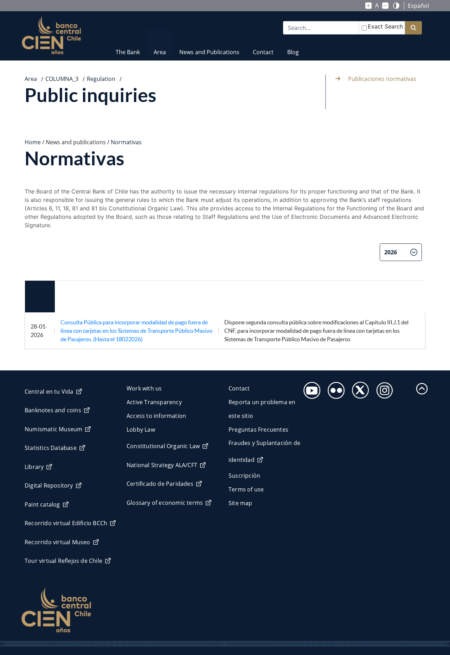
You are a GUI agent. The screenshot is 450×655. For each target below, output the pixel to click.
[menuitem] (128, 47)
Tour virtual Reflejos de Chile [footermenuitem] (63, 561)
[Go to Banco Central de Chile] (51, 35)
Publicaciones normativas (382, 79)
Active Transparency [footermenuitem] (154, 402)
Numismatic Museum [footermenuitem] (53, 429)
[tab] (24, 255)
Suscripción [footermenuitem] (244, 475)
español (418, 5)
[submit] (413, 28)
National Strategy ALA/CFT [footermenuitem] (162, 465)
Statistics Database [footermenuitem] (51, 448)
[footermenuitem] (309, 388)
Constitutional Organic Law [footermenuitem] (163, 446)
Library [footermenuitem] (34, 467)
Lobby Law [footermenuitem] (141, 429)
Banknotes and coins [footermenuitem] (53, 410)
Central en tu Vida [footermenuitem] (49, 391)
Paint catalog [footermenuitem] (42, 504)
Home (33, 142)
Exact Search (385, 26)
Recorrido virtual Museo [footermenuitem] (57, 542)
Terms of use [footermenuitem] (246, 489)
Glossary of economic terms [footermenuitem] (165, 503)
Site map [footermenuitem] (240, 503)
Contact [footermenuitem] (239, 388)
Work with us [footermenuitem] (144, 388)
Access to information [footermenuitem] (156, 416)
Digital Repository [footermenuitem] (49, 485)
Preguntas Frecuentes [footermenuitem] (258, 429)
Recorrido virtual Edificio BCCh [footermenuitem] (66, 523)
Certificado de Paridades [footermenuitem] (160, 484)
